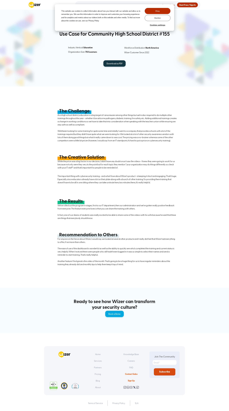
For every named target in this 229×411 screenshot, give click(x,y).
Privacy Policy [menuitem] (118, 403)
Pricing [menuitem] (98, 374)
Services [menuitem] (98, 360)
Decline (157, 18)
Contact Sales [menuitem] (131, 373)
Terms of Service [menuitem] (95, 403)
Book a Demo (114, 313)
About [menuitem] (98, 387)
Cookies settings (157, 25)
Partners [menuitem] (98, 367)
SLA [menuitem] (136, 403)
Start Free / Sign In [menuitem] (187, 4)
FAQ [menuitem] (131, 367)
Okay (157, 11)
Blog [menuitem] (98, 380)
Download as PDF (115, 63)
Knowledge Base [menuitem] (131, 354)
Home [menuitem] (97, 354)
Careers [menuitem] (131, 360)
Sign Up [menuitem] (131, 380)
